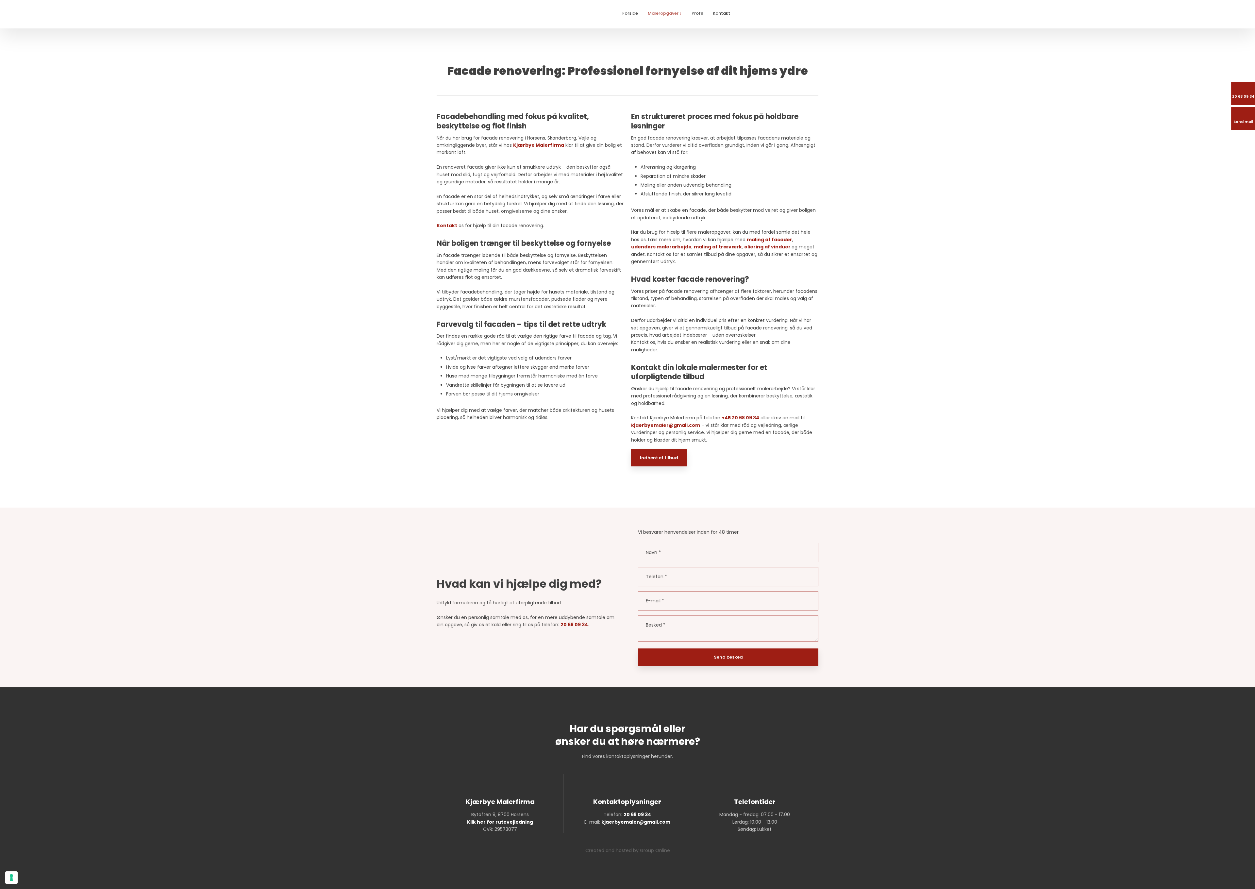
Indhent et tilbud (659, 458)
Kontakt (721, 13)
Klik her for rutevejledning (500, 822)
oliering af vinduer (767, 246)
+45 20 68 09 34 (740, 417)
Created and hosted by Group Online (627, 850)
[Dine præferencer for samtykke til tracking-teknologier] (11, 877)
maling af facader (769, 239)
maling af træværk (718, 246)
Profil (697, 13)
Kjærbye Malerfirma (538, 145)
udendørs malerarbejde (661, 246)
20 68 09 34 (574, 624)
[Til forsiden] (482, 14)
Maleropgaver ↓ (665, 13)
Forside (630, 13)
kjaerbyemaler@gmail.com (665, 425)
